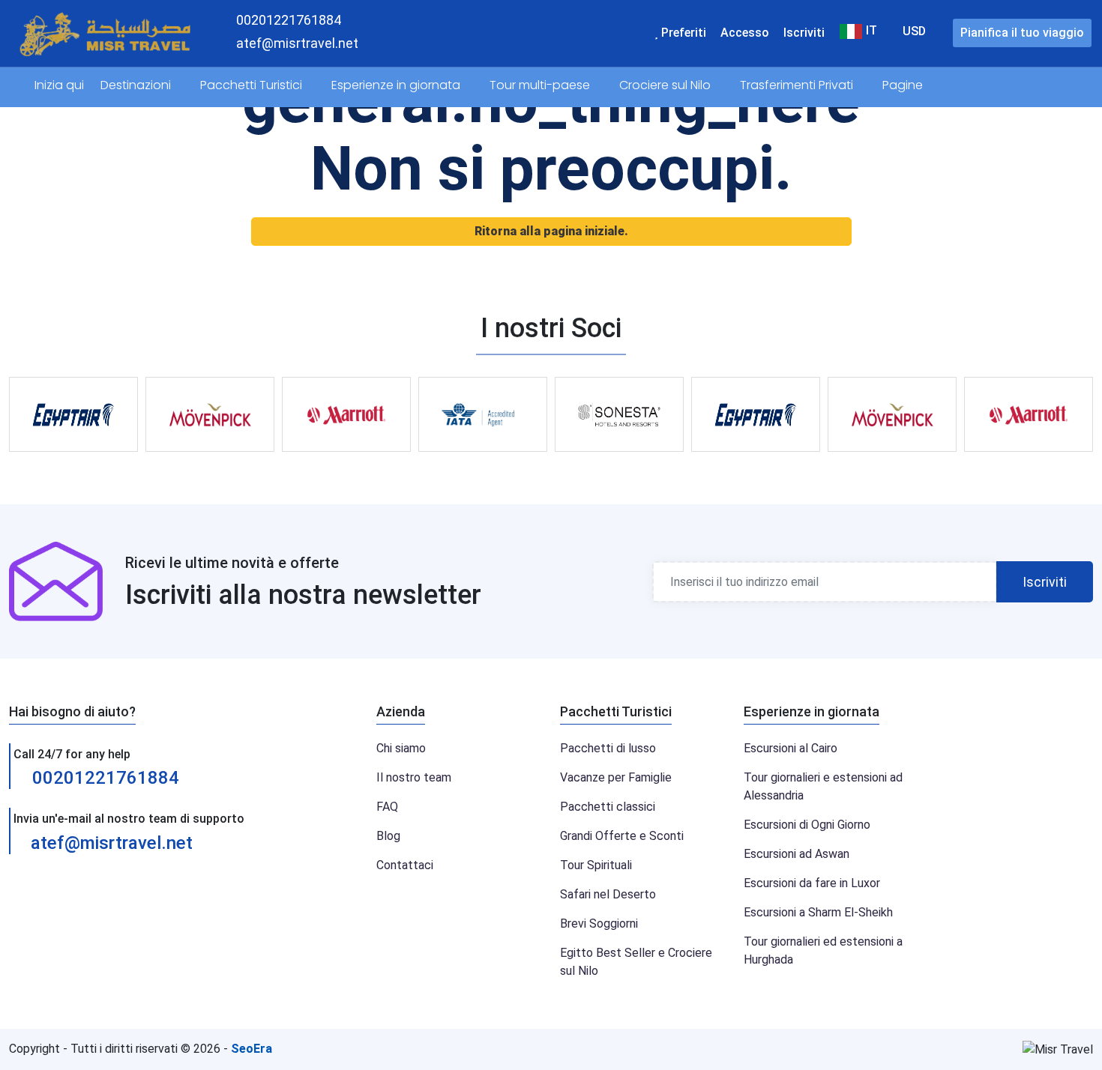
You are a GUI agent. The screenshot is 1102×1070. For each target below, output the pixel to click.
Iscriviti (804, 32)
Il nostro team (413, 777)
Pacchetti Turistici (252, 85)
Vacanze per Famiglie (616, 777)
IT (870, 31)
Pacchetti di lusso (608, 748)
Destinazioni (137, 85)
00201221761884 (103, 777)
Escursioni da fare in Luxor (812, 883)
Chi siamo (401, 748)
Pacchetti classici (607, 807)
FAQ (387, 807)
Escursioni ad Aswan (796, 854)
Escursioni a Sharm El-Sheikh (818, 912)
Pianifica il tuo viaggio (1022, 32)
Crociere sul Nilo (666, 85)
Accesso (744, 32)
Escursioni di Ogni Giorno (807, 824)
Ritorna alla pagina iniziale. (551, 231)
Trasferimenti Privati (798, 85)
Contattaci (404, 865)
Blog (388, 836)
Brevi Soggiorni (599, 923)
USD (914, 31)
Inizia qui (59, 85)
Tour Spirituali (596, 865)
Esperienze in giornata (397, 85)
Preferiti (682, 32)
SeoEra (251, 1049)
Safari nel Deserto (608, 894)
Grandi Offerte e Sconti (622, 836)
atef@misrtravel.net (112, 842)
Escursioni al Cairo (790, 748)
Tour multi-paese (541, 85)
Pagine (904, 85)
